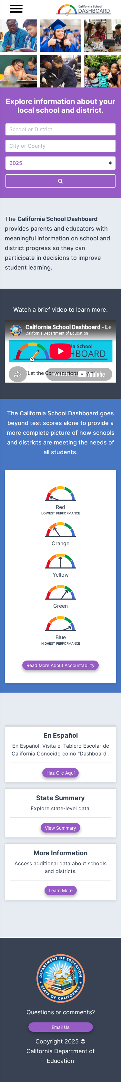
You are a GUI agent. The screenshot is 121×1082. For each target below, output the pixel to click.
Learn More (61, 890)
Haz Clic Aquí (60, 773)
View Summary (60, 828)
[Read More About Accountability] (60, 659)
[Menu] (16, 9)
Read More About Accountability (60, 665)
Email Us (60, 1027)
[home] (69, 10)
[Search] (60, 181)
